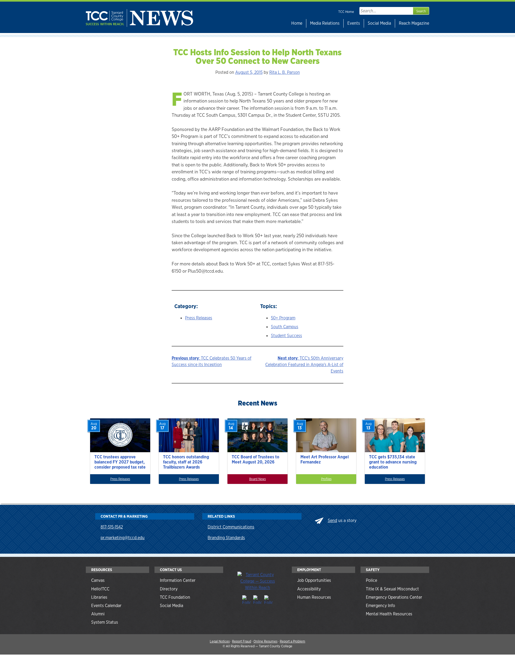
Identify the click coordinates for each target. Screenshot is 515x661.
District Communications (231, 527)
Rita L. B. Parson (284, 72)
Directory (169, 589)
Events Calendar (106, 605)
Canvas (98, 580)
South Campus (284, 327)
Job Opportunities (314, 580)
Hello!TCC (100, 589)
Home (296, 23)
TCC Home (346, 11)
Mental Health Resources (389, 614)
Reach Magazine (414, 23)
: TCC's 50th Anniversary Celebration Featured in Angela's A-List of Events (304, 364)
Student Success (286, 335)
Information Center (178, 580)
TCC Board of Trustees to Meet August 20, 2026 (255, 459)
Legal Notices (220, 641)
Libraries (99, 597)
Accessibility (309, 589)
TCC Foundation (175, 597)
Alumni (98, 614)
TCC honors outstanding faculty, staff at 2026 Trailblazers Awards (186, 462)
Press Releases (198, 318)
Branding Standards (226, 538)
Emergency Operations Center (394, 597)
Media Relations (325, 23)
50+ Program (283, 318)
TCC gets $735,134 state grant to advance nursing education (393, 462)
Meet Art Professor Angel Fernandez (324, 459)
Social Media (379, 23)
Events (353, 23)
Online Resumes (265, 641)
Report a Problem (292, 641)
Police (371, 580)
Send (332, 520)
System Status (104, 622)
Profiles (326, 479)
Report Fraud (241, 641)
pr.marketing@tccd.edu (123, 538)
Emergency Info (380, 605)
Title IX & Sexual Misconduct (392, 589)
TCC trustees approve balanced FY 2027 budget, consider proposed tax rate (120, 462)
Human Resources (314, 597)
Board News (257, 479)
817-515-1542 (112, 527)
